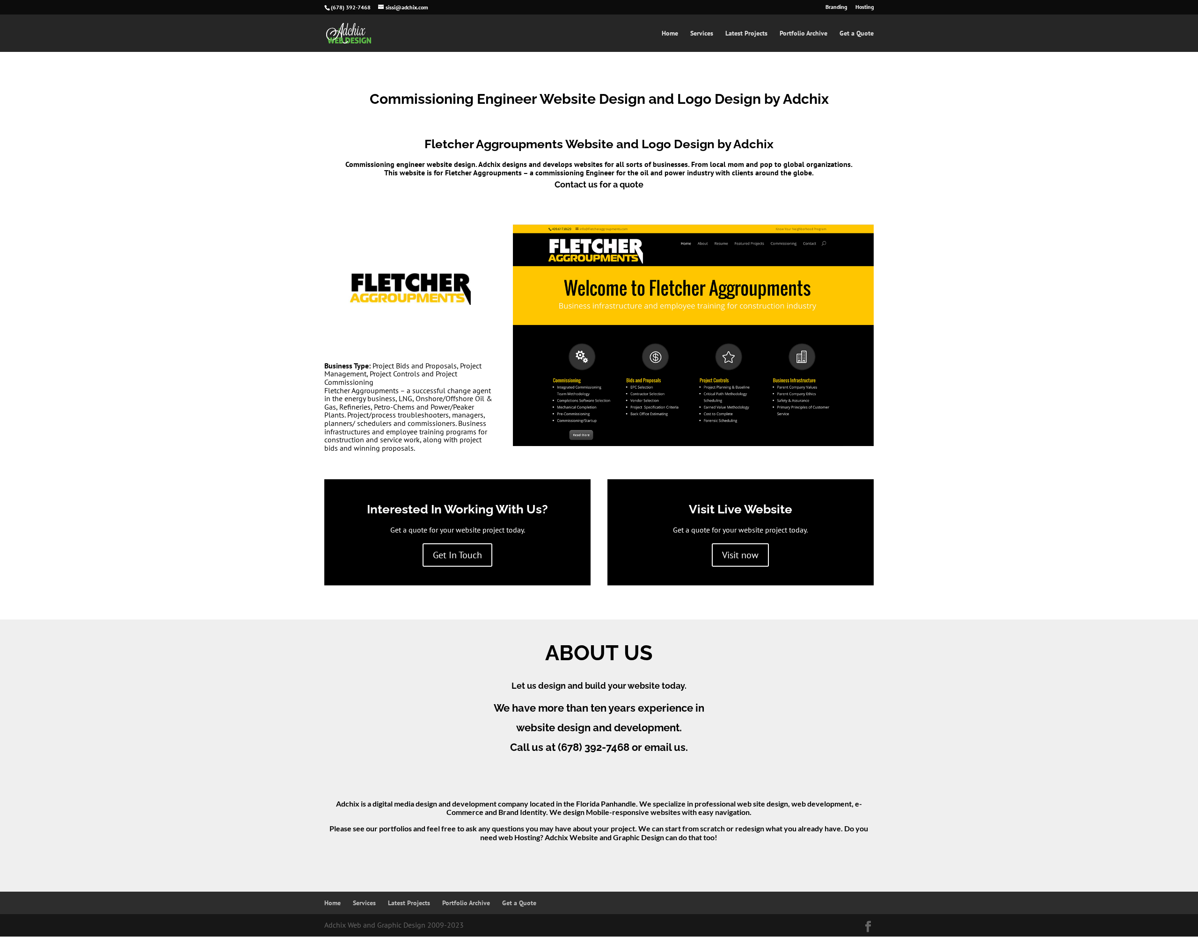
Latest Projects (746, 33)
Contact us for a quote (599, 184)
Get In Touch (457, 555)
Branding (836, 7)
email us (665, 747)
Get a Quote (857, 33)
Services (701, 33)
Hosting (864, 7)
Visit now (740, 555)
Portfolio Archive (803, 33)
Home (670, 33)
